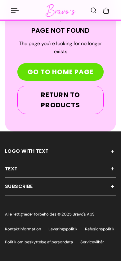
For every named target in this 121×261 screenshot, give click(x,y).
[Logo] (60, 10)
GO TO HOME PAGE (60, 71)
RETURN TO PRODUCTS (60, 99)
